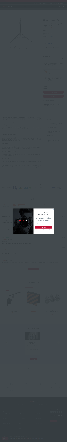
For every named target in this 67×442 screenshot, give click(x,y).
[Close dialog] (52, 210)
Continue (44, 227)
